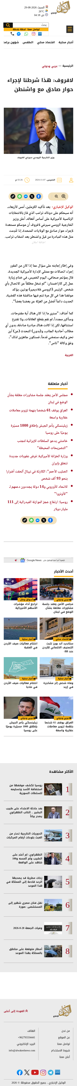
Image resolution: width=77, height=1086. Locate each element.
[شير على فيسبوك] (38, 196)
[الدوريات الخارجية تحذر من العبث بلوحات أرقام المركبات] (53, 835)
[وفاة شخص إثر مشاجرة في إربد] (56, 668)
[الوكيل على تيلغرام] (50, 1072)
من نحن (65, 1030)
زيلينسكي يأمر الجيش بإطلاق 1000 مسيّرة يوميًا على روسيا (21, 726)
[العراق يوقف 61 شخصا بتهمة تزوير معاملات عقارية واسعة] (56, 708)
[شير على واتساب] (19, 196)
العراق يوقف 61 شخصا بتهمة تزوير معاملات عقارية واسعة (59, 726)
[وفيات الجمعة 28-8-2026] (53, 928)
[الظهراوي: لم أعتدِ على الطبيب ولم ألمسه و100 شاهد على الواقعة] (53, 859)
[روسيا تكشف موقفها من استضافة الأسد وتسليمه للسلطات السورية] (53, 789)
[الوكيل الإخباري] (61, 9)
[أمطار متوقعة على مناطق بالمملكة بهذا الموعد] (53, 951)
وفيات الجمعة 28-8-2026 (27, 928)
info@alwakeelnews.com (22, 1050)
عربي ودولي (50, 66)
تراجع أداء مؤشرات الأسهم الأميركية (25, 606)
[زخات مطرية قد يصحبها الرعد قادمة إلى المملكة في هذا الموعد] (53, 882)
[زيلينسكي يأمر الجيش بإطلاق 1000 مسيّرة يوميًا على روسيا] (20, 708)
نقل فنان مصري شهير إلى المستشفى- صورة (25, 905)
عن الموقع (64, 1037)
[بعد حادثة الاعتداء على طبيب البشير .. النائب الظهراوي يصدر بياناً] (53, 812)
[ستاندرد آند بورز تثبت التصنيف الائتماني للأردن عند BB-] (56, 629)
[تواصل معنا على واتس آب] (26, 34)
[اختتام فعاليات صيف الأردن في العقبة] (20, 629)
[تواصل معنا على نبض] (40, 34)
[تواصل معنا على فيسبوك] (19, 34)
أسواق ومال (26, 600)
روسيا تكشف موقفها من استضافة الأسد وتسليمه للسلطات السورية (25, 789)
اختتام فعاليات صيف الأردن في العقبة (20, 646)
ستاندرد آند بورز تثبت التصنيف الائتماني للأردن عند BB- (57, 647)
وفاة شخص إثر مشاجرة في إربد (58, 685)
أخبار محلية (65, 42)
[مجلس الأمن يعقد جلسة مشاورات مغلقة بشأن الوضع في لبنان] (56, 589)
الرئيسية (67, 65)
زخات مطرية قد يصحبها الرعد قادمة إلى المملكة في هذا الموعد (24, 882)
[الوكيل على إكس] (27, 1072)
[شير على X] (32, 196)
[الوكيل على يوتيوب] (35, 1072)
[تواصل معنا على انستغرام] (33, 34)
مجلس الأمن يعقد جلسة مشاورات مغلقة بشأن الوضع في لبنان (57, 608)
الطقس (28, 42)
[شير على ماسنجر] (26, 196)
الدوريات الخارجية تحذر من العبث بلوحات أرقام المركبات (24, 836)
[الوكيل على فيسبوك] (20, 1072)
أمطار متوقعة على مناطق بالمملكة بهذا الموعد (25, 951)
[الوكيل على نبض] (57, 1072)
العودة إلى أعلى (14, 1011)
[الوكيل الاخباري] (62, 1011)
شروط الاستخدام (60, 1050)
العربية (69, 355)
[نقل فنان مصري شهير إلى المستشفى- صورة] (53, 905)
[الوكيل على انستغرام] (43, 1073)
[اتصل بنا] (12, 33)
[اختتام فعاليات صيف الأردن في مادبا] (20, 668)
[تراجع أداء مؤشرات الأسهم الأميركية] (20, 589)
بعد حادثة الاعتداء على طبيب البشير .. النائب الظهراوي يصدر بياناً (24, 812)
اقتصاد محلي (46, 42)
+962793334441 (26, 1037)
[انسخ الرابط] (12, 196)
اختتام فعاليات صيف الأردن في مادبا (20, 685)
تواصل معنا (63, 1044)
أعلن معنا (64, 1057)
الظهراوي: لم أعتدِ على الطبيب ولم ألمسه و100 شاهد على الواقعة (27, 858)
